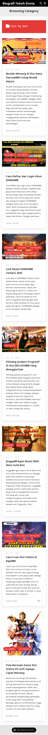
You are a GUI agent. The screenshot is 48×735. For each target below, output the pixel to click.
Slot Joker (22, 248)
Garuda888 (9, 57)
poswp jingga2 (13, 511)
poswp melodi (13, 415)
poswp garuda (13, 130)
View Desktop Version (25, 730)
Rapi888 (8, 536)
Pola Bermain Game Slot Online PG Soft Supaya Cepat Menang (21, 669)
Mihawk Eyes (12, 716)
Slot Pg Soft (24, 57)
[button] (45, 3)
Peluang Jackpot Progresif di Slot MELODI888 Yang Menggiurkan (23, 365)
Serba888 (9, 155)
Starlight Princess (12, 160)
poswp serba (12, 223)
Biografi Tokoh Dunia (19, 3)
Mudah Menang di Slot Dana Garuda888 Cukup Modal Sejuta (24, 77)
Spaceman (9, 541)
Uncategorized (31, 160)
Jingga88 (9, 445)
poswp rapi (11, 601)
